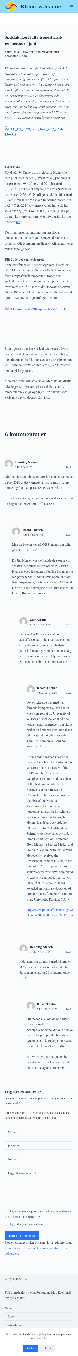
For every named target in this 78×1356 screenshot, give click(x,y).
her (18, 222)
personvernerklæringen (35, 1224)
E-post (13, 1145)
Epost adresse (13, 1325)
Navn (13, 1132)
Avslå (48, 1348)
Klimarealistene (41, 6)
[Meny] (71, 7)
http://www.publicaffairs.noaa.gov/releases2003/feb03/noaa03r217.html (50, 915)
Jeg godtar (29, 1224)
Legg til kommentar (22, 1173)
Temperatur (51, 52)
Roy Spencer (32, 52)
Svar (68, 467)
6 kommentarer (16, 55)
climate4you (32, 237)
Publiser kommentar (22, 1235)
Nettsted (13, 1159)
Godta (30, 1348)
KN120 (9, 117)
